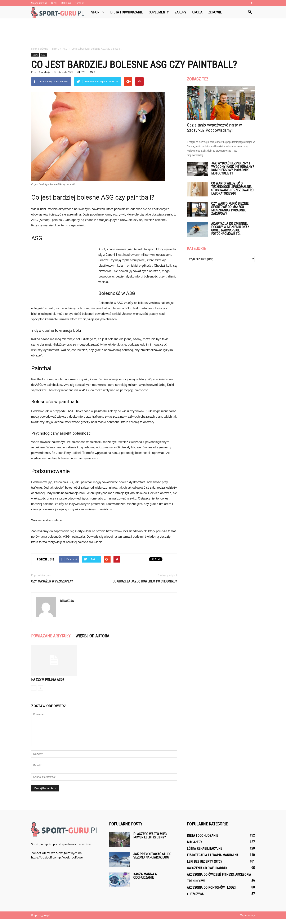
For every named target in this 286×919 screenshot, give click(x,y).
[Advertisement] (143, 32)
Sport (96, 12)
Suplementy (159, 12)
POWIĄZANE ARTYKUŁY (51, 635)
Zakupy (181, 12)
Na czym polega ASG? (47, 680)
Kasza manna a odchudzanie (145, 875)
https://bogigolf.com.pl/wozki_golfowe (57, 857)
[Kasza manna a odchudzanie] (119, 880)
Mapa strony (247, 915)
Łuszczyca (195, 894)
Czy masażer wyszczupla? (52, 581)
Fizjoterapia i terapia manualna (212, 855)
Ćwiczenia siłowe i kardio (207, 868)
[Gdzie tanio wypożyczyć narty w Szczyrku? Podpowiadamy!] (221, 103)
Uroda (197, 12)
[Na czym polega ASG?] (54, 660)
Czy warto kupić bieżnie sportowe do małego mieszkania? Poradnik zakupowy (230, 208)
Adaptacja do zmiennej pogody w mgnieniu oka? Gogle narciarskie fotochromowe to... (230, 229)
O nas (54, 2)
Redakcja (44, 72)
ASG (43, 54)
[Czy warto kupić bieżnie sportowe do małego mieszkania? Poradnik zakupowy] (197, 209)
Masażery (194, 842)
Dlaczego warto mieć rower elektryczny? (150, 835)
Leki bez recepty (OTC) (204, 861)
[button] (250, 12)
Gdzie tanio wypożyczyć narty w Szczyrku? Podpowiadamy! (214, 128)
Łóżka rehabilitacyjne (204, 849)
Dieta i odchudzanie (126, 12)
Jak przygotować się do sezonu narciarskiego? (152, 855)
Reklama (66, 2)
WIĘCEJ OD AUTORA (92, 635)
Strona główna (39, 2)
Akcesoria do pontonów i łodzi (211, 887)
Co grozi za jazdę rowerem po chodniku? (145, 581)
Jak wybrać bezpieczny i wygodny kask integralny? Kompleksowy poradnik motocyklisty (232, 168)
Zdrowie (215, 12)
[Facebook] (252, 3)
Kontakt (79, 2)
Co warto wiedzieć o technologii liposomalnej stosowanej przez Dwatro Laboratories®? (232, 188)
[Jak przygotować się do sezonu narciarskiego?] (119, 859)
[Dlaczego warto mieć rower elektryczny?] (119, 839)
